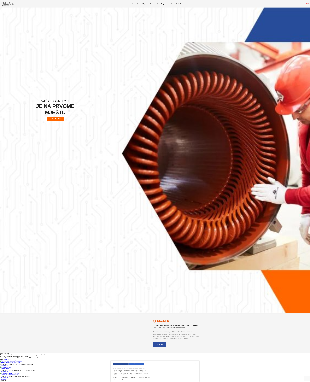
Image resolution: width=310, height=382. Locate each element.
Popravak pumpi (4, 368)
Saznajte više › (55, 118)
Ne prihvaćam (125, 379)
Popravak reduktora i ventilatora (9, 374)
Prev (2, 160)
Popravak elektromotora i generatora (10, 362)
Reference (152, 4)
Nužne (115, 377)
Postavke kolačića (117, 379)
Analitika (133, 377)
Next (308, 160)
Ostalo (148, 377)
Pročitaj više (159, 344)
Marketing (141, 377)
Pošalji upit (3, 379)
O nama (186, 4)
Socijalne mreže (124, 377)
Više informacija (4, 365)
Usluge (144, 4)
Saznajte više (8, 359)
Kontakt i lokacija (176, 4)
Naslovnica (135, 4)
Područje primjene (163, 4)
